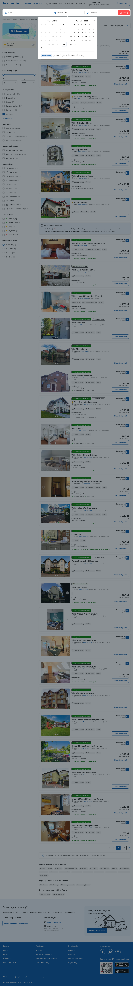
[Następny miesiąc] (94, 20)
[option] (60, 29)
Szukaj (125, 12)
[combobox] (26, 12)
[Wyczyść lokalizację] (48, 13)
